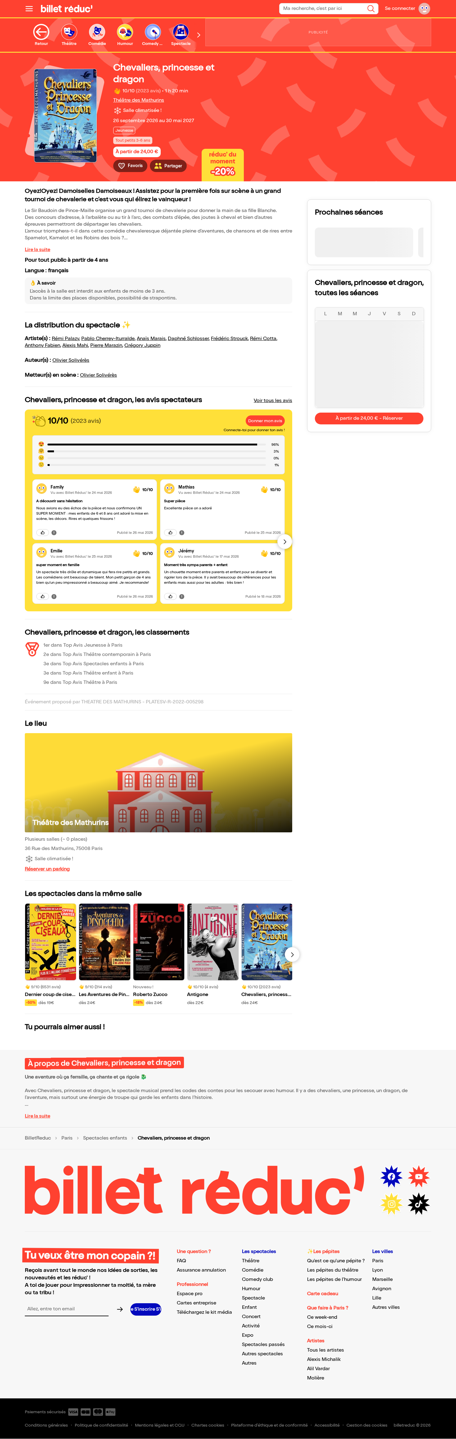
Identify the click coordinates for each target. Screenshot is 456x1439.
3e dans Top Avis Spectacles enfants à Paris (93, 664)
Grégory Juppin (142, 345)
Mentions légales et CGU (160, 1425)
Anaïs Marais (151, 339)
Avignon (381, 1289)
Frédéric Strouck (229, 339)
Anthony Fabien (42, 345)
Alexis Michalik (324, 1359)
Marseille (382, 1279)
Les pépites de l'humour (334, 1279)
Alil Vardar (318, 1369)
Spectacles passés (263, 1345)
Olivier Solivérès (70, 360)
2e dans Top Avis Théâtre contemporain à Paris (97, 655)
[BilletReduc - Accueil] (66, 8)
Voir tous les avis (273, 401)
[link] (89, 487)
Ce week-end (322, 1317)
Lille (376, 1298)
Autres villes (386, 1307)
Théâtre (250, 1261)
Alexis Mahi (75, 345)
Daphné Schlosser (188, 339)
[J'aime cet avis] (42, 532)
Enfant (249, 1307)
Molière (315, 1378)
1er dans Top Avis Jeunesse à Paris (83, 645)
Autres (249, 1363)
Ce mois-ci (320, 1327)
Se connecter (400, 8)
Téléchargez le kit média (204, 1312)
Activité (251, 1326)
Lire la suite (37, 250)
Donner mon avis (265, 420)
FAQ (181, 1261)
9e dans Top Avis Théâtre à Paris (80, 682)
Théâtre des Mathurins (138, 100)
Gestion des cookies (366, 1425)
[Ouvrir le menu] (31, 8)
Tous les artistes (325, 1350)
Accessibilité (327, 1425)
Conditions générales (46, 1425)
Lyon (377, 1270)
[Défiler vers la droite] (198, 35)
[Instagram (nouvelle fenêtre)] (391, 1204)
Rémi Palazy (65, 339)
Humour (251, 1289)
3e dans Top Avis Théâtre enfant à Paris (88, 673)
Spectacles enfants (105, 1138)
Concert (251, 1317)
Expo (247, 1335)
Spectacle (253, 1298)
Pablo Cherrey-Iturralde (108, 339)
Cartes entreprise (196, 1303)
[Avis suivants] (284, 541)
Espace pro (190, 1294)
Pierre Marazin (106, 345)
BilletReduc (38, 1138)
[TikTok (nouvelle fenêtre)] (418, 1204)
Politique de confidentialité (101, 1425)
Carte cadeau (322, 1294)
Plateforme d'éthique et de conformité (269, 1425)
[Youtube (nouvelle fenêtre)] (418, 1176)
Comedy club (257, 1279)
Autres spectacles (262, 1354)
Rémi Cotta (263, 339)
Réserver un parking (47, 869)
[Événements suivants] (292, 954)
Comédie (252, 1270)
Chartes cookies (207, 1425)
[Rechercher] (371, 8)
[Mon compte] (424, 8)
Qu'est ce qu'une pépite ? (336, 1261)
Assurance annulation (201, 1270)
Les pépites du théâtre (332, 1270)
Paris (67, 1138)
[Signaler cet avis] (53, 532)
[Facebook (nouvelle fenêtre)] (391, 1176)
